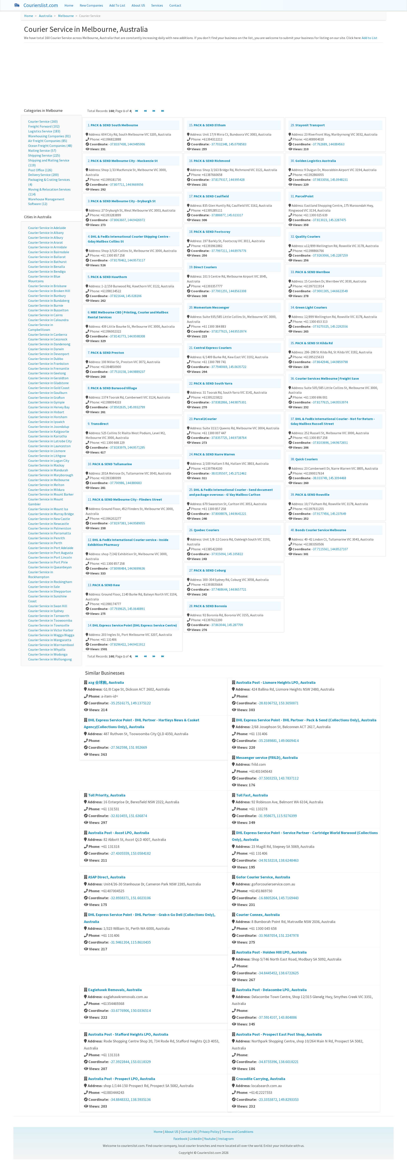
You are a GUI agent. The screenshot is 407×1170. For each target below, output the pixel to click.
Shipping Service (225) (44, 155)
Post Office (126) (40, 170)
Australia (45, 16)
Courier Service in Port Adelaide (50, 548)
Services (157, 5)
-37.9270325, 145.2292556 (330, 326)
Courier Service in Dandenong (49, 344)
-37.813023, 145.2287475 (329, 220)
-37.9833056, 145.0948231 (330, 179)
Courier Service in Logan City (48, 460)
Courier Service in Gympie (46, 402)
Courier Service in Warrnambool (51, 645)
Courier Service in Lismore (47, 451)
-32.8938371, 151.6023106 (130, 897)
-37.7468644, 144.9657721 (228, 589)
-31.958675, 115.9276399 (277, 815)
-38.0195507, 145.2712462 (228, 473)
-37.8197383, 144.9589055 (127, 523)
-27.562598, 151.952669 (128, 747)
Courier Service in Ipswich (46, 422)
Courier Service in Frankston (48, 363)
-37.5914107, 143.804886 (277, 1017)
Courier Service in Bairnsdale (48, 252)
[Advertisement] (203, 74)
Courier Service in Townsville (48, 625)
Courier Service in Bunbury (47, 296)
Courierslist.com (41, 5)
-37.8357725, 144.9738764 (228, 437)
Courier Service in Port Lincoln (50, 557)
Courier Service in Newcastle (48, 523)
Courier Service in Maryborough (50, 475)
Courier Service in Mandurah (48, 470)
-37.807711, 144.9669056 (126, 184)
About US (138, 5)
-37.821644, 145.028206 (125, 296)
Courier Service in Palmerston (49, 528)
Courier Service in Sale (44, 586)
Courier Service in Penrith (46, 538)
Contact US (189, 1131)
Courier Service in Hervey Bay (49, 407)
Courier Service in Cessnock (47, 339)
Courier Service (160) (43, 121)
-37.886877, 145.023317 (226, 215)
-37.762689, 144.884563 (328, 144)
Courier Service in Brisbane (47, 286)
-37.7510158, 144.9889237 (127, 371)
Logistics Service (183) (44, 131)
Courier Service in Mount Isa (48, 509)
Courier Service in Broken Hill (49, 291)
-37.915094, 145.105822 (226, 554)
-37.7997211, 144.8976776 (228, 251)
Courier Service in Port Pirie (48, 562)
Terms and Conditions (237, 1131)
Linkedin (196, 1138)
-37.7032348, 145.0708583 (228, 144)
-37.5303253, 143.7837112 (278, 778)
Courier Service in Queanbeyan (50, 567)
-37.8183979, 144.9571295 (127, 447)
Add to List (369, 38)
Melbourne (66, 16)
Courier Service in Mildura (46, 489)
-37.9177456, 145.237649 (329, 513)
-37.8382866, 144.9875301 (228, 402)
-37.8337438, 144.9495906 (127, 144)
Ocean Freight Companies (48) (50, 145)
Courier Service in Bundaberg (49, 300)
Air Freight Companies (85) (47, 141)
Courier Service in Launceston (49, 446)
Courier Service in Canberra (47, 334)
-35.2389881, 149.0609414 (278, 740)
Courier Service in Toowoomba (50, 620)
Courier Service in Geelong (47, 373)
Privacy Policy (209, 1131)
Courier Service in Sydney (46, 611)
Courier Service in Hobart (46, 412)
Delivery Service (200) (43, 175)
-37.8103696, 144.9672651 (330, 442)
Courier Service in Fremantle (48, 368)
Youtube (210, 1138)
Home (68, 5)
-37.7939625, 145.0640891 (127, 609)
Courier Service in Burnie (45, 305)
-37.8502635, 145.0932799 (127, 407)
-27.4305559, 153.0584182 (130, 853)
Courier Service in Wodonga (47, 654)
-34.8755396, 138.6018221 (278, 1061)
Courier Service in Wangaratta (49, 640)
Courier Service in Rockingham (50, 582)
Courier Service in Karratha (47, 436)
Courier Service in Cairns (45, 315)
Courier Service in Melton (46, 485)
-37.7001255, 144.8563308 (228, 291)
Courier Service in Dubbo (45, 359)
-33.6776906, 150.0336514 (130, 1010)
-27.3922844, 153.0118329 (130, 1061)
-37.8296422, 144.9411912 (127, 644)
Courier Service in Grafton (46, 397)
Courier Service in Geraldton (48, 378)
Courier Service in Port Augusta (50, 553)
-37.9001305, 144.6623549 (330, 291)
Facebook (180, 1138)
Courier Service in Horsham (47, 417)
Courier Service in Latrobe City (50, 441)
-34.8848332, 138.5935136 (130, 1099)
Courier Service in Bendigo (47, 271)
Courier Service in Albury (45, 237)
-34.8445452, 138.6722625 (278, 973)
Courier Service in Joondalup (48, 426)
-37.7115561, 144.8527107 (330, 549)
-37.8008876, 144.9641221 (228, 513)
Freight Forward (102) (44, 126)
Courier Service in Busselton (48, 310)
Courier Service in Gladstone (48, 383)
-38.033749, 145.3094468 (329, 478)
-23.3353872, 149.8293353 (278, 1099)
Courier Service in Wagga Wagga (51, 635)
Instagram (226, 1138)
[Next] (154, 111)
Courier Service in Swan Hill (47, 606)
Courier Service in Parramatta (49, 533)
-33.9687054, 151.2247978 (278, 935)
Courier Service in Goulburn (47, 392)
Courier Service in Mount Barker (51, 494)
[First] (136, 111)
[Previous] (145, 111)
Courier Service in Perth (45, 543)
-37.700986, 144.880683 (125, 483)
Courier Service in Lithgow (47, 456)
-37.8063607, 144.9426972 (127, 220)
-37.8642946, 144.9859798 (330, 362)
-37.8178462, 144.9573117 (127, 260)
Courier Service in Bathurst (47, 262)
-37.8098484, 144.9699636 (127, 568)
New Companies (91, 5)
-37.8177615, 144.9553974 (228, 331)
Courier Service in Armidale (47, 247)
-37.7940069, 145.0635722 (228, 367)
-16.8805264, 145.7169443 (278, 897)
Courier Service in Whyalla (46, 649)
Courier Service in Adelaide (47, 228)
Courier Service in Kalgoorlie (48, 431)
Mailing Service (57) (42, 150)
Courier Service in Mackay (46, 465)
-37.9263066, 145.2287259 (330, 255)
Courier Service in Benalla (46, 266)
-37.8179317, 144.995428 (227, 179)
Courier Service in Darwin (46, 349)
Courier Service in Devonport (48, 354)
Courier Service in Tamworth (48, 616)
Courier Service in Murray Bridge (51, 514)
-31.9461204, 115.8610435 (130, 942)
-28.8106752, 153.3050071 (278, 703)
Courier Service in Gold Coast (49, 388)
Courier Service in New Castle (49, 519)
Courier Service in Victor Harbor (50, 630)
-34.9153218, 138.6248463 (278, 860)
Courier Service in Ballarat (47, 257)
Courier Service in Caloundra (48, 320)
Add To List (117, 5)
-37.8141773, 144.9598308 (127, 336)
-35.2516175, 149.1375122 (130, 703)
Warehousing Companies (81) (49, 136)
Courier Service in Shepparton (49, 591)
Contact (175, 5)
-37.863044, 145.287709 (226, 625)
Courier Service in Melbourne (48, 480)
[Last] (163, 111)
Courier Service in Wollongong (50, 659)
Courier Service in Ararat (45, 242)
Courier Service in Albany (46, 232)
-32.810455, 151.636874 (128, 815)
